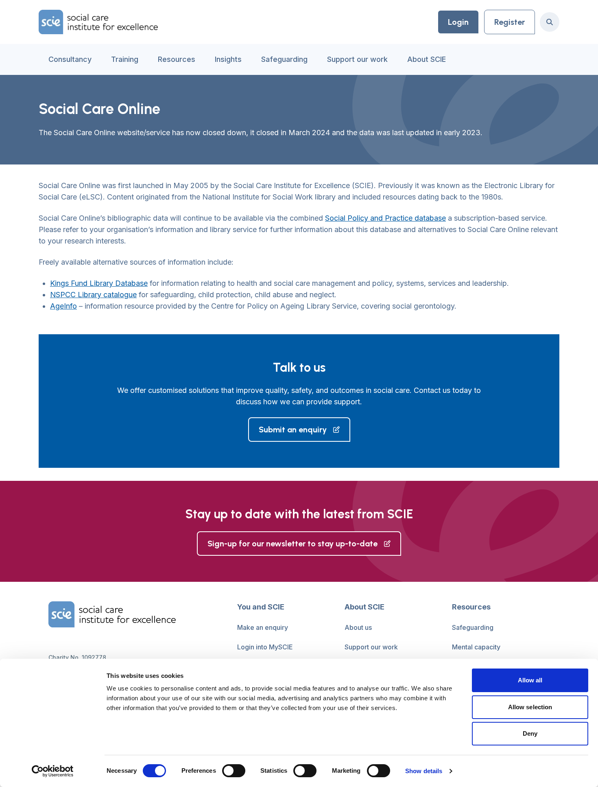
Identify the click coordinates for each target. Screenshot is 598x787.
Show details (423, 770)
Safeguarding (284, 59)
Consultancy (70, 59)
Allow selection (530, 707)
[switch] (233, 770)
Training (124, 59)
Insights (228, 59)
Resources (176, 59)
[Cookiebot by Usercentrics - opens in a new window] (52, 771)
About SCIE (426, 59)
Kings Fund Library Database (99, 283)
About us (358, 627)
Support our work (357, 59)
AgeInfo (63, 306)
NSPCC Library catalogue (93, 294)
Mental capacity (476, 647)
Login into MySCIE (265, 647)
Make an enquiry (262, 627)
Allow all (530, 680)
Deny (530, 733)
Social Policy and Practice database (385, 218)
